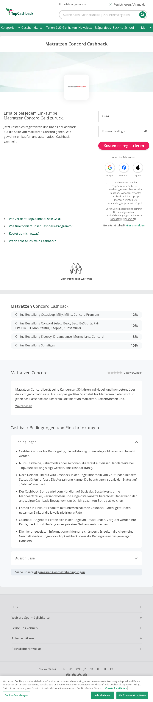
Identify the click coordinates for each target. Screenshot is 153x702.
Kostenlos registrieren (124, 145)
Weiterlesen (23, 406)
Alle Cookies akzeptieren (132, 695)
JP (85, 669)
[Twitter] (74, 675)
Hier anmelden (135, 225)
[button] (72, 4)
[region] (76, 689)
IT (105, 669)
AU (98, 669)
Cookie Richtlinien (116, 688)
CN (78, 669)
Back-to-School (123, 28)
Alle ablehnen (102, 695)
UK (63, 669)
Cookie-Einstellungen (16, 695)
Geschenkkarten (32, 28)
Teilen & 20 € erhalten (61, 28)
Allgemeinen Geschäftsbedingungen (120, 214)
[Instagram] (85, 675)
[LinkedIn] (79, 675)
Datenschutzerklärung (122, 218)
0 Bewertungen (133, 372)
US (70, 669)
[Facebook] (68, 675)
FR (91, 669)
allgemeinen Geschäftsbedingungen (59, 572)
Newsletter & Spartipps (94, 28)
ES (111, 669)
